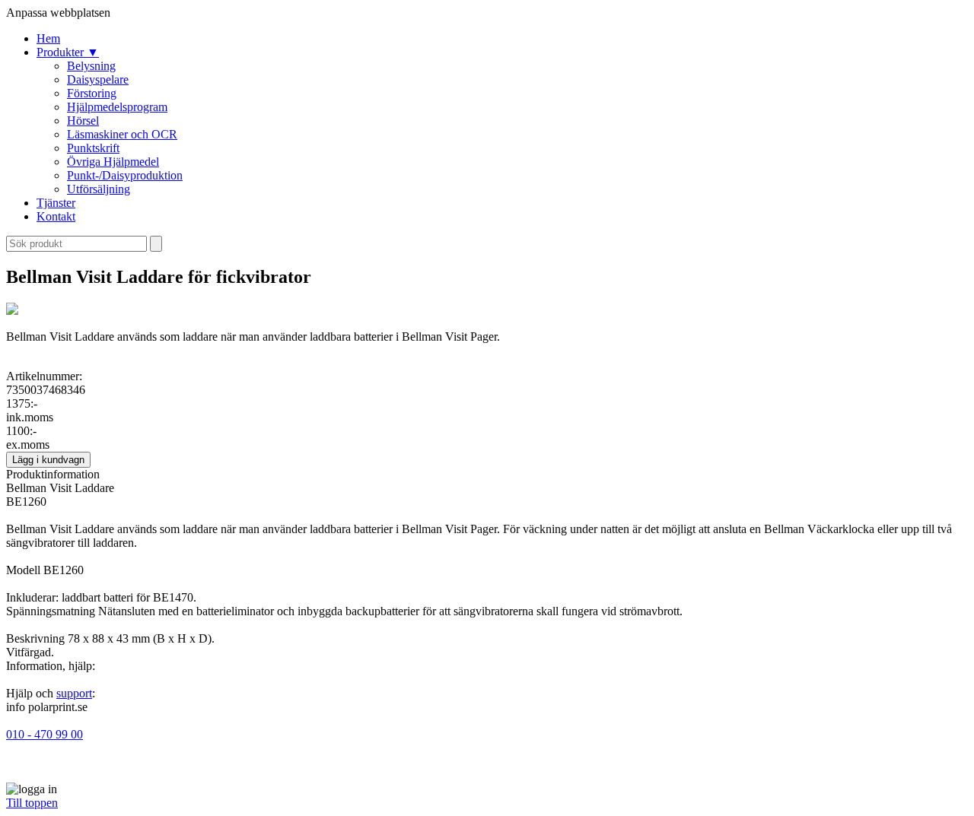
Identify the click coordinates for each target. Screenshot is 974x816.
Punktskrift (93, 147)
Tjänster (56, 202)
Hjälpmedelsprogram (117, 106)
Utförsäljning (98, 189)
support (74, 693)
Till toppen (32, 802)
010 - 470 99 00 (44, 734)
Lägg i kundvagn (48, 459)
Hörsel (83, 120)
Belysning (91, 65)
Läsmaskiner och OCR (122, 134)
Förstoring (91, 93)
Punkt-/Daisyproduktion (125, 175)
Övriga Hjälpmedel (113, 161)
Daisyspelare (98, 79)
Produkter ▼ (68, 52)
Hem (48, 38)
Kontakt (56, 216)
